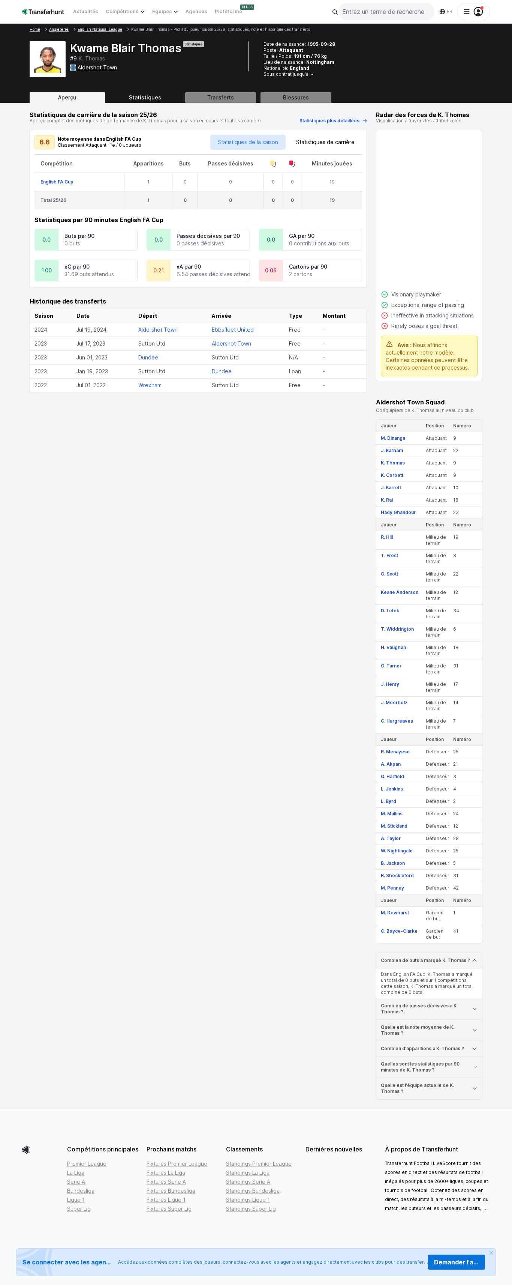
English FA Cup (56, 182)
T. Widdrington (397, 629)
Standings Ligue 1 (248, 1199)
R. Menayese (395, 751)
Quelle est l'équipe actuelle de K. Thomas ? (417, 1088)
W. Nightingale (397, 851)
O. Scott (389, 574)
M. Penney (392, 888)
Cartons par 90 (308, 266)
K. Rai (387, 500)
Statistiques (145, 97)
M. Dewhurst (395, 912)
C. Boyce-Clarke (399, 931)
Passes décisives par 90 (208, 236)
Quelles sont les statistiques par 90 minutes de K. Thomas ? (420, 1067)
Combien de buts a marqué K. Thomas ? (425, 960)
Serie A (76, 1181)
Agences (196, 11)
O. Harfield (392, 776)
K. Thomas (393, 463)
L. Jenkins (392, 789)
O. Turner (391, 666)
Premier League (86, 1163)
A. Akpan (391, 764)
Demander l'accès (459, 1262)
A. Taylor (391, 838)
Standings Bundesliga (253, 1190)
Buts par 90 (79, 236)
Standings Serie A (248, 1181)
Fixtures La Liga (166, 1172)
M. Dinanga (393, 438)
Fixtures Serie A (166, 1181)
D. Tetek (390, 610)
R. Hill (387, 537)
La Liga (75, 1172)
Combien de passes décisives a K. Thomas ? (419, 1008)
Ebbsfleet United (233, 329)
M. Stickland (394, 826)
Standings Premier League (259, 1163)
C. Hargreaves (397, 721)
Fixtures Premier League (177, 1163)
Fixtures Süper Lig (169, 1208)
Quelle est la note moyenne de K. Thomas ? (417, 1030)
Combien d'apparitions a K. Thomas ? (422, 1048)
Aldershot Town (97, 67)
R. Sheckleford (397, 875)
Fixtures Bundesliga (171, 1190)
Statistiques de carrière (325, 142)
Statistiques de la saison (248, 142)
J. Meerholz (394, 702)
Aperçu (67, 97)
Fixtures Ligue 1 (166, 1199)
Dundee (148, 357)
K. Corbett (392, 475)
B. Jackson (393, 863)
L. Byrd (388, 801)
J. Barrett (391, 487)
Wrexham (150, 385)
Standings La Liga (247, 1172)
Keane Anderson (399, 592)
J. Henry (390, 684)
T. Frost (389, 555)
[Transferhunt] (41, 1149)
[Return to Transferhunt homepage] (43, 11)
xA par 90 (189, 266)
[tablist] (256, 97)
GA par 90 (301, 236)
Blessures (296, 97)
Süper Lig (79, 1208)
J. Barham (392, 450)
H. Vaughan (393, 647)
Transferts (220, 97)
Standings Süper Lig (251, 1208)
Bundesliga (80, 1190)
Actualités (85, 11)
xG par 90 (77, 266)
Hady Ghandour (398, 512)
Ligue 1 (76, 1199)
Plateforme (228, 11)
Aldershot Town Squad (410, 402)
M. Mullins (392, 813)
